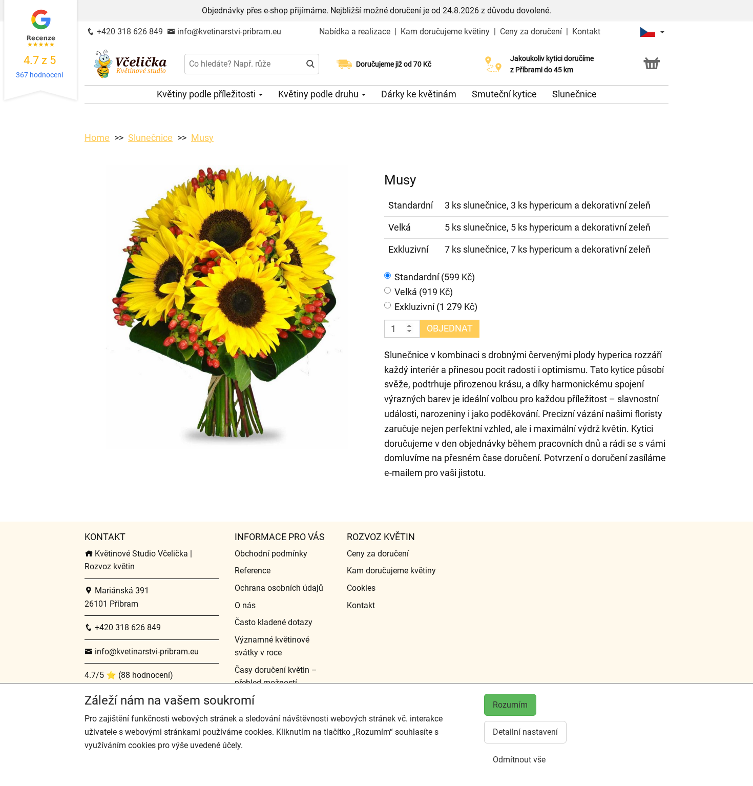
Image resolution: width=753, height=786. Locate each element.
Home (97, 137)
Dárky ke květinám (418, 94)
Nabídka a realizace (355, 31)
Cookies (361, 588)
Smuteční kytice (504, 94)
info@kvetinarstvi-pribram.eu (228, 31)
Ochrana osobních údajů (279, 588)
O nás (245, 605)
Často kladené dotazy (273, 622)
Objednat (450, 328)
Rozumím (510, 705)
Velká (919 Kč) (423, 291)
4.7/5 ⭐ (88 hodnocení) (129, 675)
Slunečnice (574, 94)
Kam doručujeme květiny (445, 31)
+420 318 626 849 (129, 31)
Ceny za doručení (531, 31)
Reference (252, 570)
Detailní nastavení (525, 732)
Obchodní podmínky (271, 554)
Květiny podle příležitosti (207, 94)
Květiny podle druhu (319, 94)
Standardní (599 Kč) (434, 277)
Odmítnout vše (519, 759)
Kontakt (586, 31)
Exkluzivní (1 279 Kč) (435, 306)
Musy (202, 137)
